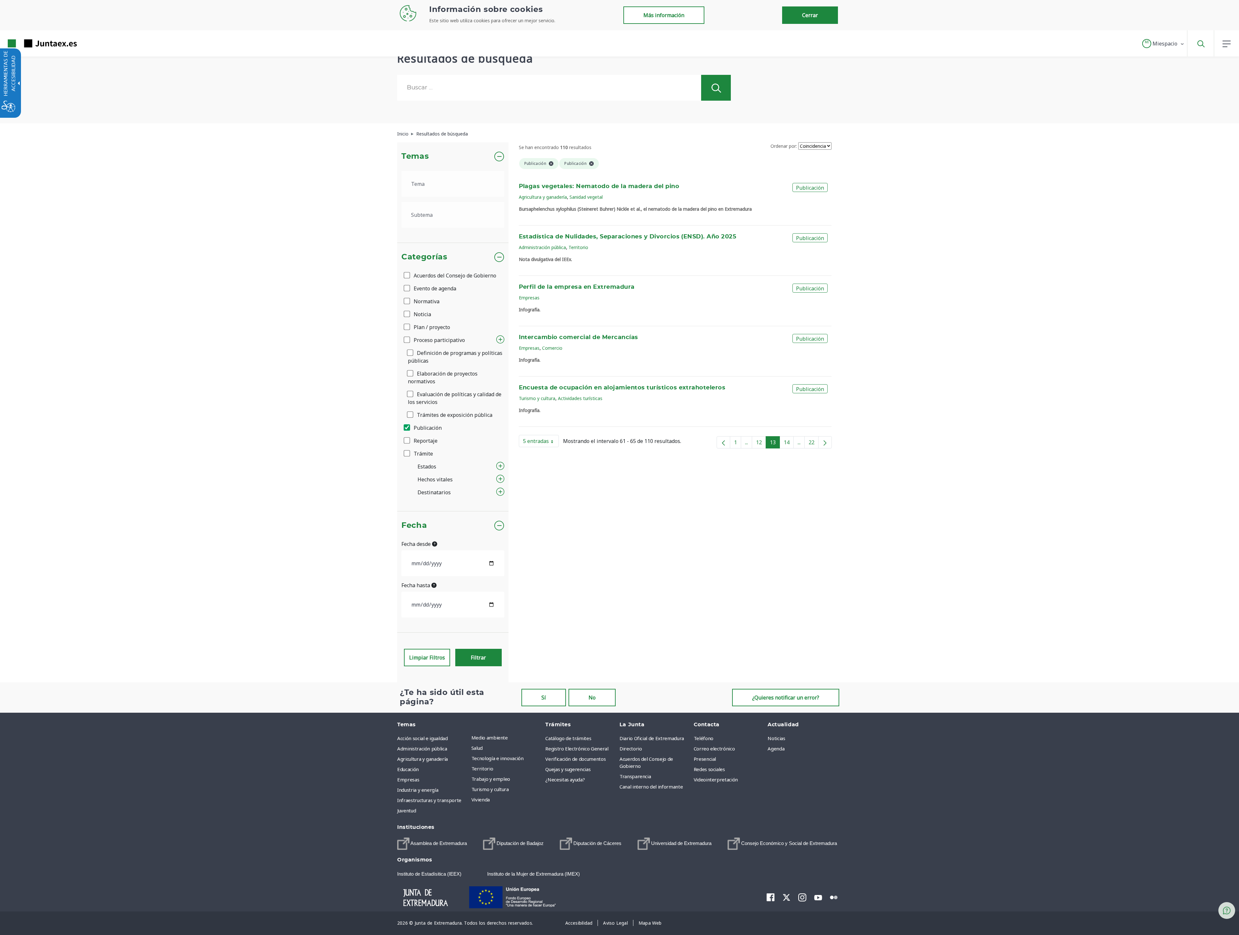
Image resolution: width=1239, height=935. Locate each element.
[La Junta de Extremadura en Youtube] (818, 897)
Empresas (529, 298)
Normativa (425, 301)
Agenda (776, 748)
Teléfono (703, 738)
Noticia (421, 314)
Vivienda (480, 799)
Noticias (776, 738)
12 (761, 443)
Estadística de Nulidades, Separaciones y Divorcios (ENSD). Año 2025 (628, 237)
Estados (427, 466)
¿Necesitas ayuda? (565, 779)
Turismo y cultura (537, 398)
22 (814, 443)
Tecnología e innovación (497, 758)
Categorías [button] (424, 257)
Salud (477, 748)
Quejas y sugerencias (567, 769)
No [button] (592, 697)
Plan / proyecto (431, 327)
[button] (1163, 43)
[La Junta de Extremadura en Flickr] (834, 897)
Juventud (406, 810)
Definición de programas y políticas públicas (455, 356)
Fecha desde (416, 544)
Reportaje (425, 440)
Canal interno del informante (651, 786)
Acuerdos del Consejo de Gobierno (454, 275)
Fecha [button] (414, 525)
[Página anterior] (723, 442)
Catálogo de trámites (568, 738)
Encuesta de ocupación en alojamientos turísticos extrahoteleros (622, 388)
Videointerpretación (716, 779)
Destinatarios (434, 492)
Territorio (578, 247)
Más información (663, 15)
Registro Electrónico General (576, 748)
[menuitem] (506, 737)
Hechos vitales (435, 479)
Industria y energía (417, 790)
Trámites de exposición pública (454, 414)
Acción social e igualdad (422, 738)
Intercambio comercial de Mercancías (578, 337)
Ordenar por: (784, 146)
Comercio (552, 348)
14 (789, 443)
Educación (408, 769)
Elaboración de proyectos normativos (443, 377)
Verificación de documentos (575, 759)
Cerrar (810, 15)
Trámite (422, 453)
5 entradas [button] (541, 442)
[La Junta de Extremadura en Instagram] (802, 897)
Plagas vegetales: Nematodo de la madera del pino (599, 186)
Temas (415, 156)
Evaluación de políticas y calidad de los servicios (454, 398)
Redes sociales (709, 769)
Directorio (631, 748)
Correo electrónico (714, 748)
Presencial (705, 759)
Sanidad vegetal (586, 197)
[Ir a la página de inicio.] (30, 43)
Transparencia (635, 776)
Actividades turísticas (580, 398)
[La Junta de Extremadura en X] (786, 897)
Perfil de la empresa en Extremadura (577, 287)
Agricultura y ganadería (543, 197)
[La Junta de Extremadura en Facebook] (771, 897)
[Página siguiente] (825, 442)
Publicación (427, 427)
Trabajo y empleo (490, 779)
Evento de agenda (434, 288)
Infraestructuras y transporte (429, 800)
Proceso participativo (438, 340)
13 (775, 443)
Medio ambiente (489, 737)
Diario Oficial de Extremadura (652, 738)
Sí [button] (543, 697)
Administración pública (542, 247)
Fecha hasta (416, 585)
